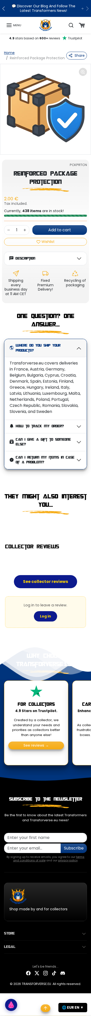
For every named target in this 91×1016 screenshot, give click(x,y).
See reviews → (36, 745)
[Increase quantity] (24, 230)
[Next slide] (85, 525)
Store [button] (9, 933)
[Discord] (62, 973)
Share (80, 55)
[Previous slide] (6, 525)
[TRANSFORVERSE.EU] (45, 25)
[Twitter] (37, 973)
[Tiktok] (54, 973)
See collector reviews (45, 581)
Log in (45, 616)
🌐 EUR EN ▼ (73, 1007)
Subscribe (74, 848)
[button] (13, 25)
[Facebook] (28, 973)
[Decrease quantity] (8, 230)
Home (9, 52)
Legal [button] (9, 946)
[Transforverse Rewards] (11, 1005)
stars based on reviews (45, 38)
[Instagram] (45, 973)
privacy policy (68, 860)
